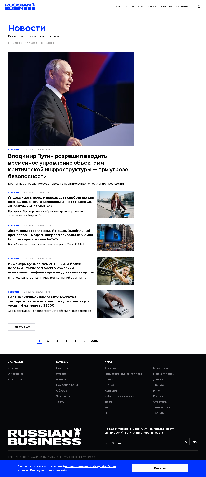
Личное (158, 385)
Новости (121, 6)
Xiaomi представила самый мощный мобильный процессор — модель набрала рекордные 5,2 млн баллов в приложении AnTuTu (50, 235)
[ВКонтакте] (194, 441)
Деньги (158, 379)
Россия (158, 396)
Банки (109, 379)
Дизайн (110, 402)
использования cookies (81, 466)
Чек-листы (63, 396)
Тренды (158, 413)
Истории (137, 6)
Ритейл (158, 390)
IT (106, 413)
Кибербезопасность (119, 396)
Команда (14, 368)
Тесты (60, 402)
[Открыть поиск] (199, 7)
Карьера (111, 390)
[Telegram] (186, 441)
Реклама (111, 368)
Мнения (152, 6)
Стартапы (160, 402)
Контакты (15, 379)
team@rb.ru (113, 443)
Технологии (161, 407)
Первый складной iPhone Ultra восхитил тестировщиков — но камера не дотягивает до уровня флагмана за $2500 (48, 301)
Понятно (160, 468)
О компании (16, 374)
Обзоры (166, 6)
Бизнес (110, 385)
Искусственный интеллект (123, 374)
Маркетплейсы (163, 374)
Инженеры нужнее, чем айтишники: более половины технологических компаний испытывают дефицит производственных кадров (51, 268)
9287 (95, 340)
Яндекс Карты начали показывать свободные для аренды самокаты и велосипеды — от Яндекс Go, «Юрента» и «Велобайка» (51, 202)
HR (106, 407)
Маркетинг (161, 368)
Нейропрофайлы (68, 385)
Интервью (182, 6)
